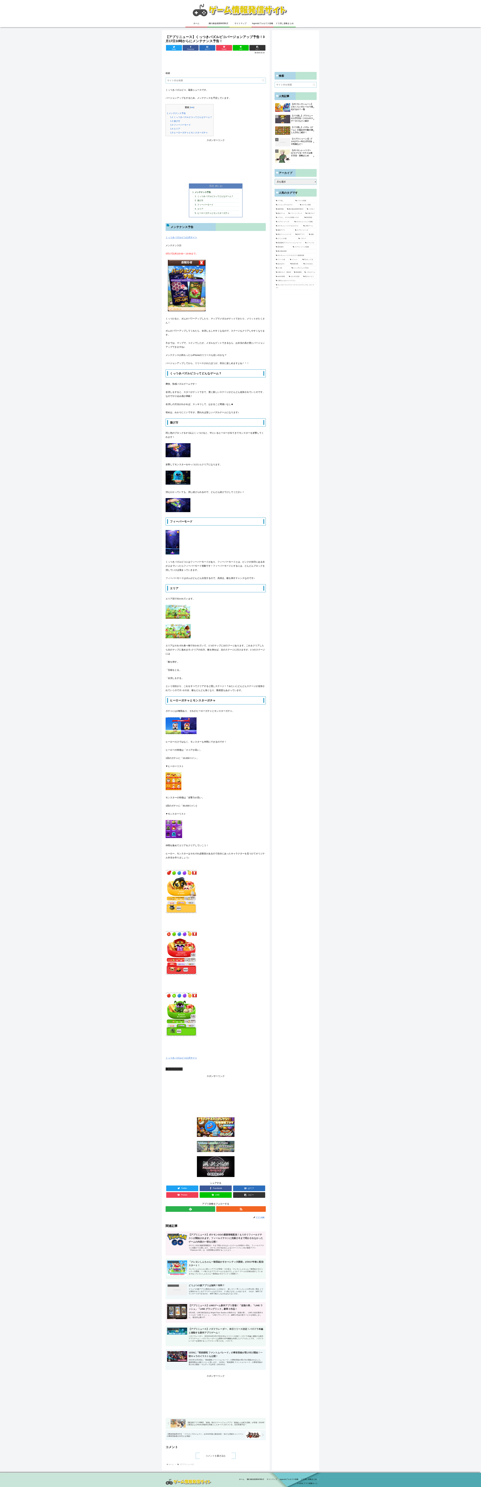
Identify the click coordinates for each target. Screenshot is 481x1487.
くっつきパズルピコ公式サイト (181, 237)
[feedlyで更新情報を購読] (190, 1209)
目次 (211, 185)
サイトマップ (272, 1479)
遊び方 (175, 121)
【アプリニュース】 (175, 1069)
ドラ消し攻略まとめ (309, 1479)
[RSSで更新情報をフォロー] (241, 1209)
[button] (257, 48)
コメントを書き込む (216, 1456)
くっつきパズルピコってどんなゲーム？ (191, 117)
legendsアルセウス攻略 (289, 1479)
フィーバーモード (180, 125)
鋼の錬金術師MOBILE (255, 1479)
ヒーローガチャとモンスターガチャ (189, 132)
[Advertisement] (216, 61)
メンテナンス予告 (176, 113)
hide (192, 107)
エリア (175, 129)
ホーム (241, 1479)
